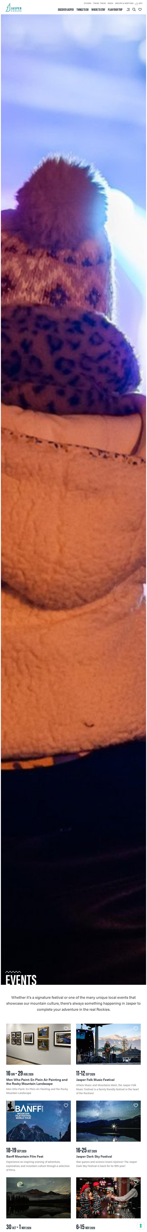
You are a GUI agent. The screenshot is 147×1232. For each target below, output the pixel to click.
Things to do (83, 9)
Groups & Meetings (124, 3)
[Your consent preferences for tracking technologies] (140, 1225)
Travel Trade (99, 3)
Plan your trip (115, 9)
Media (110, 3)
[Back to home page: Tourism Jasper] (13, 7)
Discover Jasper (66, 9)
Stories (87, 3)
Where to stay (98, 9)
